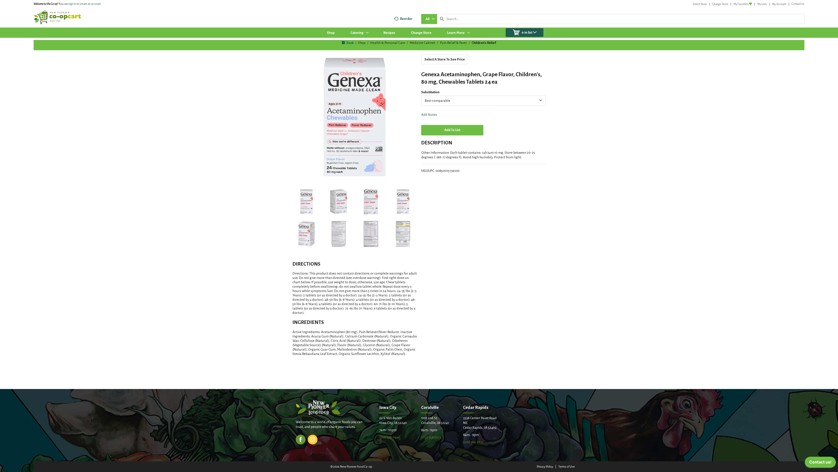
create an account (90, 3)
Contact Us (798, 3)
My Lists (762, 4)
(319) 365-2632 (473, 442)
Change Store (720, 4)
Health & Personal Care (387, 43)
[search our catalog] (442, 19)
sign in (72, 3)
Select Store (700, 4)
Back (350, 43)
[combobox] (429, 19)
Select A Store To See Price (444, 59)
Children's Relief (484, 43)
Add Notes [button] (429, 114)
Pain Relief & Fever (453, 43)
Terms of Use (566, 466)
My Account (779, 4)
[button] (306, 202)
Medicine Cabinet (422, 43)
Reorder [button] (406, 19)
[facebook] (301, 439)
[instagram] (313, 439)
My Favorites (741, 4)
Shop (362, 43)
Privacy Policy (545, 466)
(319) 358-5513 (431, 437)
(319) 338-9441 (389, 437)
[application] (820, 463)
